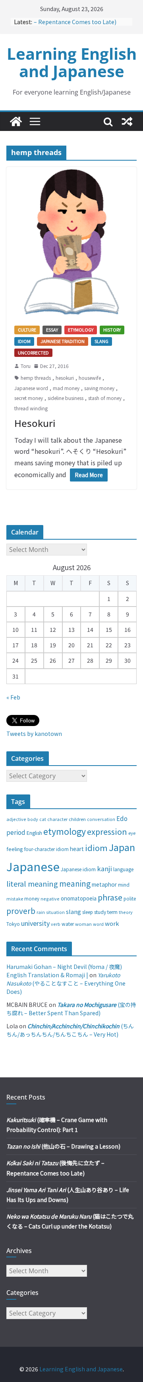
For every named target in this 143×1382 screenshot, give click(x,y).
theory (126, 912)
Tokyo (13, 924)
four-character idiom (46, 849)
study (100, 912)
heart (77, 849)
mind (123, 884)
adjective (16, 819)
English (34, 832)
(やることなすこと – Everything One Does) (66, 983)
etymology (64, 831)
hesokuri (65, 377)
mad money (66, 388)
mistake (14, 899)
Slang (101, 341)
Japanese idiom (78, 869)
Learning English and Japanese (72, 62)
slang (73, 911)
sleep (87, 912)
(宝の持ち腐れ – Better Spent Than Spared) (71, 1009)
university (35, 923)
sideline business (65, 397)
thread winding (31, 408)
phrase (110, 897)
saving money (99, 388)
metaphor (104, 884)
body (32, 819)
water (68, 923)
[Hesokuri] (71, 242)
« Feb (13, 697)
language (123, 869)
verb (55, 924)
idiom (96, 847)
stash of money (105, 397)
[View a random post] (127, 121)
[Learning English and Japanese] (15, 121)
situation (55, 912)
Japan (122, 847)
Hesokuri (34, 423)
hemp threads (36, 377)
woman (83, 924)
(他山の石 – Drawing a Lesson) (63, 1146)
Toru (26, 365)
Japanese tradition (63, 341)
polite (130, 898)
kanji (104, 868)
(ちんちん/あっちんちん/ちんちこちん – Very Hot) (70, 1030)
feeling (14, 849)
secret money (28, 397)
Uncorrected (33, 352)
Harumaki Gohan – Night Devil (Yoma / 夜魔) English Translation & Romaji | (64, 971)
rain (41, 912)
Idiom (24, 341)
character (57, 819)
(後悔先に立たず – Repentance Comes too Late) (81, 20)
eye (131, 833)
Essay (52, 329)
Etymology (80, 329)
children (77, 819)
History (112, 329)
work (112, 923)
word (98, 924)
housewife (90, 377)
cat (42, 819)
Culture (27, 329)
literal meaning (32, 883)
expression (107, 831)
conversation (101, 819)
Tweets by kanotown (34, 733)
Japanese (33, 866)
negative (50, 898)
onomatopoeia (79, 898)
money (31, 898)
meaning (75, 883)
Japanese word (31, 388)
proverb (20, 910)
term (112, 912)
